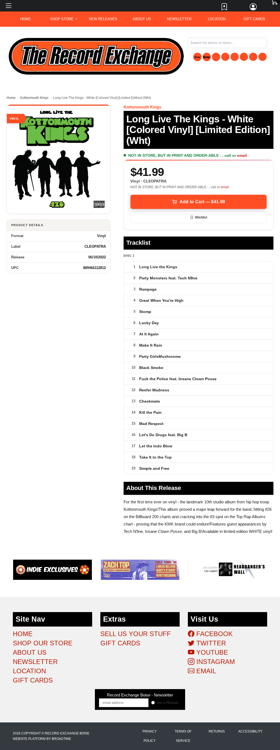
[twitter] (234, 56)
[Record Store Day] (216, 57)
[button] (63, 19)
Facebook (213, 633)
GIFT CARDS (254, 19)
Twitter (210, 643)
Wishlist (201, 217)
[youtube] (244, 56)
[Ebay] (197, 57)
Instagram (214, 661)
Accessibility (250, 731)
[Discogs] (206, 57)
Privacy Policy (149, 736)
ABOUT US (142, 19)
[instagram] (253, 56)
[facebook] (225, 56)
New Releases (103, 19)
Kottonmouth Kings (34, 98)
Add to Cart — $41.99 (202, 201)
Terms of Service (183, 736)
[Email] (262, 56)
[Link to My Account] (253, 8)
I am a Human (166, 703)
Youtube (211, 652)
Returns (217, 731)
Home (11, 98)
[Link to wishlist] (224, 8)
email (242, 155)
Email (205, 671)
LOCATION (217, 19)
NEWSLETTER (179, 19)
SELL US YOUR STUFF (135, 633)
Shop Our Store (42, 643)
